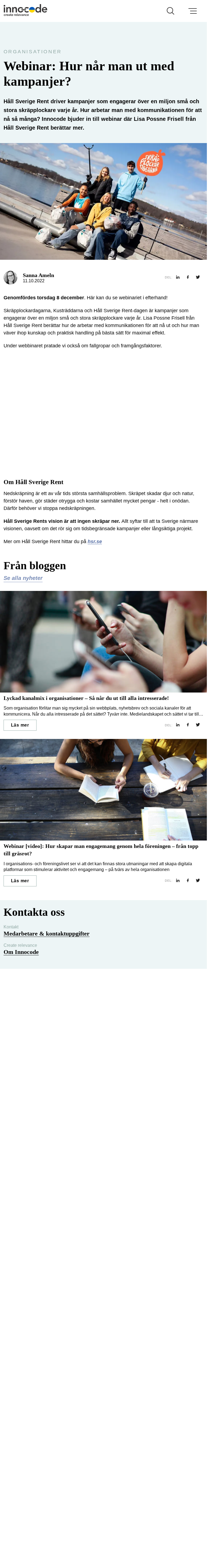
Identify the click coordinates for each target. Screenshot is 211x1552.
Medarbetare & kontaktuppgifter (47, 933)
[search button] (171, 11)
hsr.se (95, 541)
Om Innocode (21, 951)
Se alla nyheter (23, 578)
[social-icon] (178, 277)
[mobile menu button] (193, 11)
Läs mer (20, 725)
